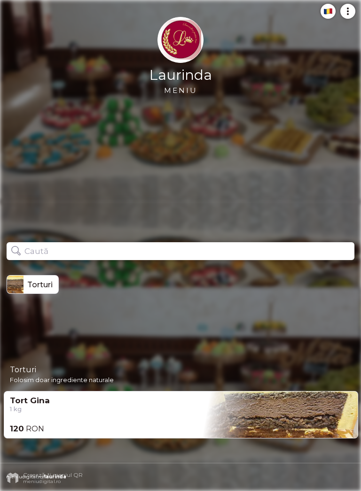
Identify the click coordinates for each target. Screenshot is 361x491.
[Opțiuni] (345, 15)
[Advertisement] (180, 164)
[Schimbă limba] (325, 15)
